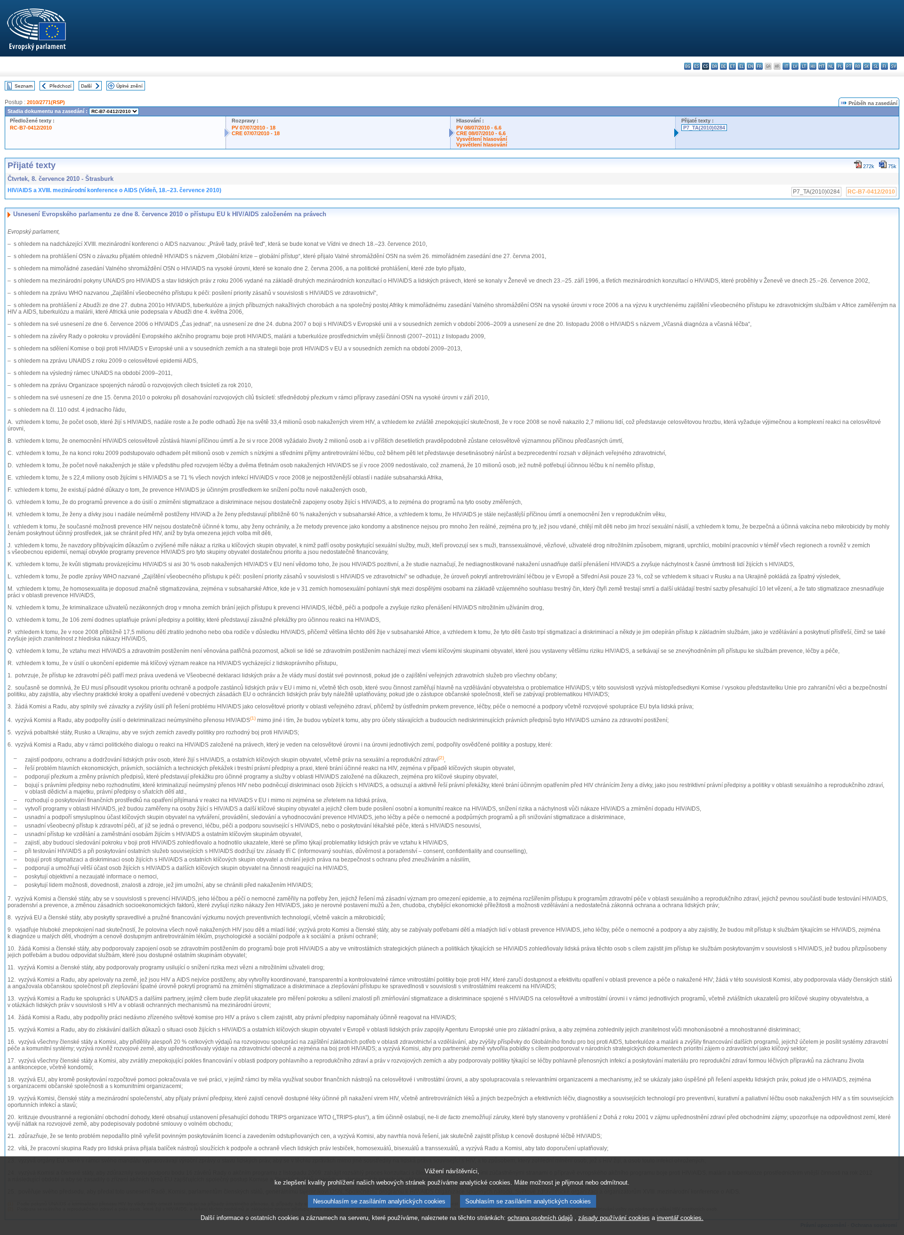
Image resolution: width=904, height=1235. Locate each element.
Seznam (23, 86)
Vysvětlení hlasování (481, 139)
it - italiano (786, 66)
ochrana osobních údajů (540, 1217)
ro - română (857, 66)
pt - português (848, 66)
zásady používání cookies (614, 1217)
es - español (696, 66)
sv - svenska (893, 66)
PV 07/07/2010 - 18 (253, 127)
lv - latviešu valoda (795, 66)
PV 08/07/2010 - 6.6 (478, 127)
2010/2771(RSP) (46, 102)
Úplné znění (129, 86)
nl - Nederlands (830, 66)
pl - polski (839, 66)
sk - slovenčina (866, 66)
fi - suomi (884, 66)
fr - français (759, 66)
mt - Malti (821, 66)
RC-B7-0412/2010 (31, 127)
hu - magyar (812, 66)
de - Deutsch (723, 66)
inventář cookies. (680, 1217)
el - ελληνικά (741, 66)
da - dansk (714, 66)
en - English (750, 66)
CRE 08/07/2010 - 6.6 (481, 133)
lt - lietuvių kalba (803, 66)
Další (86, 86)
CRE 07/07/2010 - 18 (256, 133)
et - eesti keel (732, 66)
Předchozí (60, 86)
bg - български (687, 66)
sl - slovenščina (875, 66)
